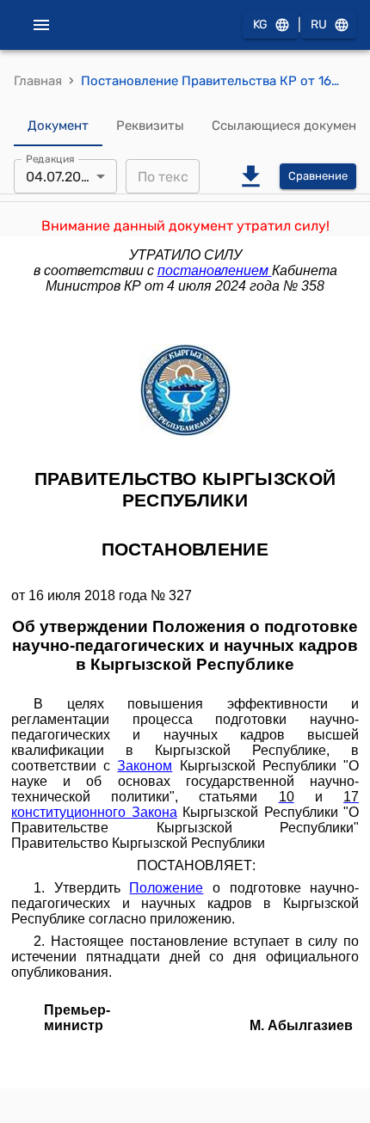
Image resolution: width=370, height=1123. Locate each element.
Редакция (50, 159)
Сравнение (318, 175)
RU (319, 24)
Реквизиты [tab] (150, 125)
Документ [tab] (58, 125)
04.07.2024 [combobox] (61, 177)
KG (260, 24)
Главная (38, 81)
